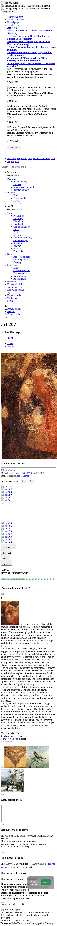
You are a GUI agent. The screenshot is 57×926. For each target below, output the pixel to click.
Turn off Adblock (9, 738)
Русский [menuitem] (11, 158)
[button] (15, 17)
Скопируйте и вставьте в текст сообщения (23, 895)
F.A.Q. (10, 920)
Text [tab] (10, 343)
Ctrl (23, 481)
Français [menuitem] (37, 158)
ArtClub (15, 207)
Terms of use (23, 923)
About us (18, 920)
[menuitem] (53, 158)
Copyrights (50, 923)
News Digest (14, 148)
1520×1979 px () (32, 473)
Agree (46, 882)
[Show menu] (21, 3)
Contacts (27, 920)
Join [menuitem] (17, 161)
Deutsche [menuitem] (45, 158)
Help (4, 920)
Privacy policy (37, 923)
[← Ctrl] (6, 500)
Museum (13, 173)
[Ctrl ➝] (6, 523)
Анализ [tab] (11, 346)
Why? (27, 588)
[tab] (11, 338)
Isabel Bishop (22, 475)
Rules (14, 923)
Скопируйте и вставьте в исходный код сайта (24, 887)
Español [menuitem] (28, 158)
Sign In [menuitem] (10, 161)
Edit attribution (8, 470)
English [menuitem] (20, 158)
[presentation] (31, 349)
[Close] (31, 167)
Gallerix (15, 904)
